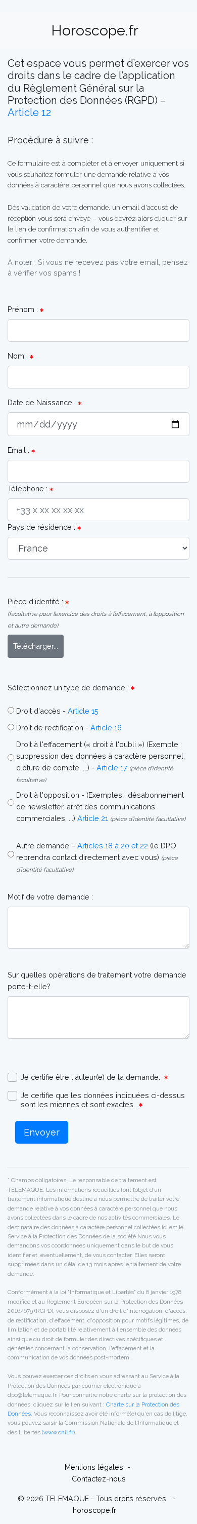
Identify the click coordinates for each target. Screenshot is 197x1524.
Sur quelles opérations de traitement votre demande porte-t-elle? (97, 980)
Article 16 (106, 727)
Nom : (19, 355)
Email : (19, 450)
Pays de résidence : (42, 527)
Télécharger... (35, 646)
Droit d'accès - (41, 711)
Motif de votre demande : (50, 896)
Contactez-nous (99, 1478)
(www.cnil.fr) (58, 1432)
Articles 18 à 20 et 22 (112, 845)
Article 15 (83, 711)
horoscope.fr (95, 1510)
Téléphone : (29, 488)
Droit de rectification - (52, 727)
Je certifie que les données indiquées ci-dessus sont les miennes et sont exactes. (103, 1099)
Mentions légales (95, 1467)
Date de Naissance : (43, 402)
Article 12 (29, 112)
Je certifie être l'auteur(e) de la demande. (92, 1077)
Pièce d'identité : (96, 613)
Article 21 (92, 818)
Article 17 (111, 767)
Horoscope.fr (94, 30)
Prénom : (24, 309)
